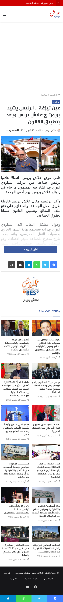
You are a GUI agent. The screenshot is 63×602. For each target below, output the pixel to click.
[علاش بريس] (55, 14)
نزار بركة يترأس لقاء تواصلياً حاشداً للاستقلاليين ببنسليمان (16, 509)
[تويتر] (45, 264)
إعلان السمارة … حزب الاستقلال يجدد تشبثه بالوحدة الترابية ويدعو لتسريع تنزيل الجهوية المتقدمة (48, 470)
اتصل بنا (14, 578)
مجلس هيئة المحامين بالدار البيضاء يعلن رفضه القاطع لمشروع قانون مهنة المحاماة (46, 387)
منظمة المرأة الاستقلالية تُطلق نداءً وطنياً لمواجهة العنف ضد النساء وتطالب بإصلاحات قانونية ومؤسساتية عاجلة (15, 389)
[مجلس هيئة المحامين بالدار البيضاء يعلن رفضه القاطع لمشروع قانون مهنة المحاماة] (46, 371)
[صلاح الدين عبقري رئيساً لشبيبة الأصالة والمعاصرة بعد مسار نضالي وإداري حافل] (15, 413)
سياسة (44, 94)
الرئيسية (54, 94)
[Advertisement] (31, 58)
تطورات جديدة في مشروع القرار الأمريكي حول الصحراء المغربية (46, 428)
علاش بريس (50, 130)
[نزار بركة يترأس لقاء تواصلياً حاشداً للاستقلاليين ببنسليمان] (15, 495)
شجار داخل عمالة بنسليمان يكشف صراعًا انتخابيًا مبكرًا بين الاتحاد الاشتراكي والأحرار (16, 345)
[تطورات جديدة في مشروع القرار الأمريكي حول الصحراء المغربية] (46, 413)
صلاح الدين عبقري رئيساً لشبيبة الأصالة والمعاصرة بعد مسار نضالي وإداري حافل (16, 430)
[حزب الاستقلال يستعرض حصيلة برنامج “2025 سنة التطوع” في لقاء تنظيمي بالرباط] (15, 534)
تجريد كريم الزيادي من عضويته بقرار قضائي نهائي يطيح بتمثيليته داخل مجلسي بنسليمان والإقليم (47, 346)
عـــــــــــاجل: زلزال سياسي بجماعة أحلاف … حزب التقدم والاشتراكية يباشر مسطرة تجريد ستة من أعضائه (16, 470)
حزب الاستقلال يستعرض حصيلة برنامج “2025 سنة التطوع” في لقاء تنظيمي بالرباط (15, 550)
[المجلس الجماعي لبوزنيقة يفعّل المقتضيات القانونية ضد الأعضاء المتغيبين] (46, 534)
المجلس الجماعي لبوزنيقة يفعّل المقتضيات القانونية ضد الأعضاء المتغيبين (46, 548)
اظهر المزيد (31, 249)
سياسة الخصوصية (30, 578)
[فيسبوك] (53, 264)
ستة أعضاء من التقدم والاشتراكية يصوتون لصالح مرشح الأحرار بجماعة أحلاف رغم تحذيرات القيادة (46, 511)
